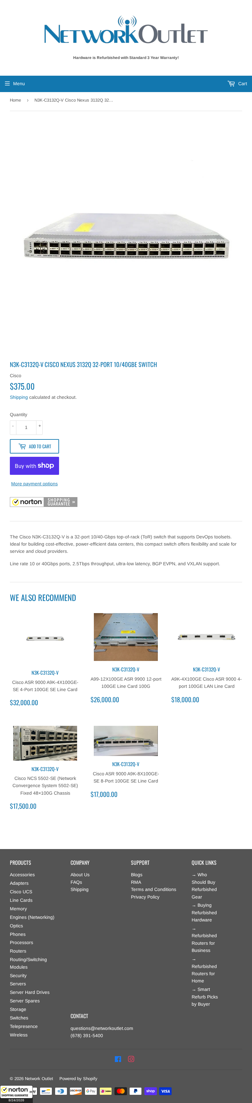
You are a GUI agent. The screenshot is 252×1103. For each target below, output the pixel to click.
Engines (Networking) (32, 917)
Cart (242, 83)
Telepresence (24, 1026)
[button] (16, 1094)
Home (15, 100)
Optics (16, 925)
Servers (18, 983)
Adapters (19, 883)
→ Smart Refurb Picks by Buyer (205, 997)
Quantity (18, 414)
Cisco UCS (21, 891)
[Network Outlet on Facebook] (118, 1059)
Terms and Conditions (153, 889)
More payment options (34, 483)
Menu (19, 83)
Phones (18, 934)
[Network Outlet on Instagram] (131, 1059)
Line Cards (21, 900)
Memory (18, 908)
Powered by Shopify (78, 1078)
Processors (21, 942)
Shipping (19, 397)
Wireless (19, 1034)
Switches (19, 1017)
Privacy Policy (145, 897)
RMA (136, 882)
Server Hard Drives (30, 992)
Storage (18, 1009)
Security (18, 975)
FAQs (76, 882)
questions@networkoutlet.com (102, 1028)
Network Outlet (39, 1078)
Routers (18, 951)
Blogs (136, 874)
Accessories (22, 874)
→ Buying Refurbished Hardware (204, 912)
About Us (80, 874)
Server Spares (25, 1000)
